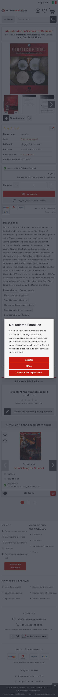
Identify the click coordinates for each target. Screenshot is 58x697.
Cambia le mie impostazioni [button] (29, 372)
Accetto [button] (29, 360)
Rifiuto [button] (29, 366)
